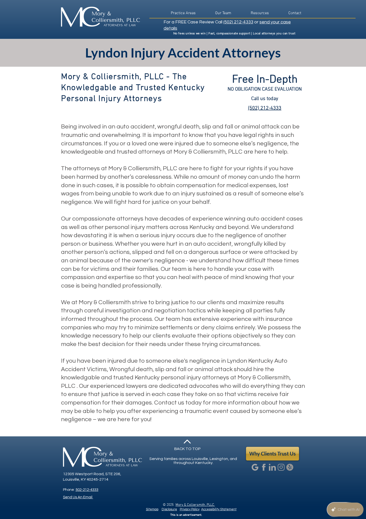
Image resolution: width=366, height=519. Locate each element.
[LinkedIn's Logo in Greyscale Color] (272, 467)
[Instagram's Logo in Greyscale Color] (281, 467)
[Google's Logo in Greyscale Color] (254, 467)
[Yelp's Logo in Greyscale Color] (289, 467)
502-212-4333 (86, 490)
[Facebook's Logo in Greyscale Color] (263, 467)
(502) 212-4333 (238, 22)
